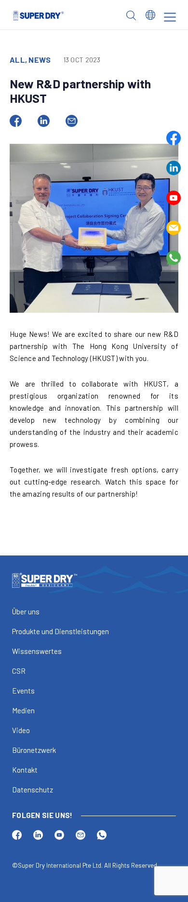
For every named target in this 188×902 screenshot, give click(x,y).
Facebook (173, 138)
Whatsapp (173, 257)
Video (21, 730)
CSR (19, 670)
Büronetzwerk (34, 750)
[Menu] (170, 17)
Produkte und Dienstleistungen (60, 631)
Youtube (173, 198)
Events (23, 690)
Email (173, 228)
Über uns (26, 611)
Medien (23, 710)
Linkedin (173, 168)
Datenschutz (32, 789)
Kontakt (25, 769)
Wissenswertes (37, 651)
